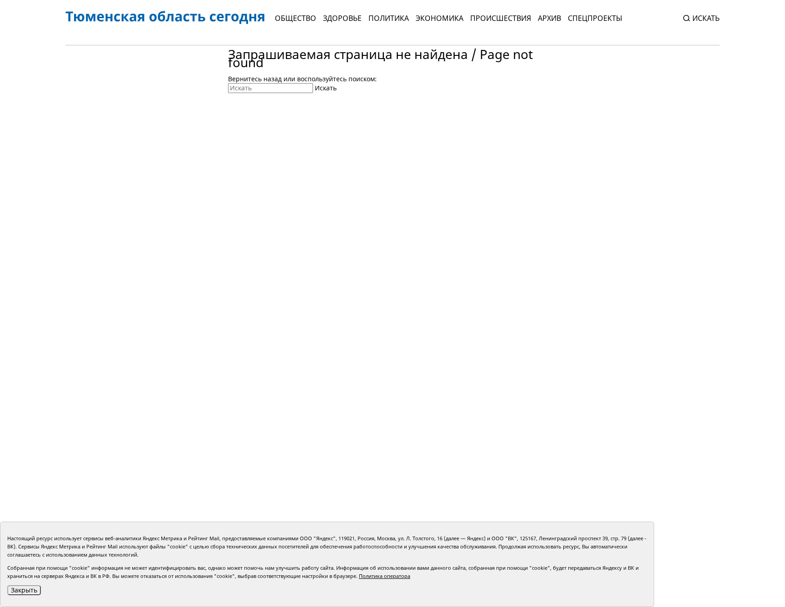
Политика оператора (384, 575)
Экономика (439, 18)
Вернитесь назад (255, 78)
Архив (549, 18)
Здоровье (342, 18)
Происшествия (500, 18)
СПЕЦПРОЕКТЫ (595, 18)
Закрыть (24, 590)
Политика (388, 18)
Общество (295, 18)
